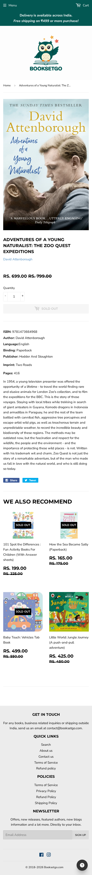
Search (46, 744)
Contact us (46, 756)
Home (7, 85)
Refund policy (46, 768)
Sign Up (80, 835)
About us (46, 750)
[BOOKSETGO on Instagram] (49, 855)
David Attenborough (18, 259)
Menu (13, 5)
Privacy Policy (46, 791)
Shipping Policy (46, 803)
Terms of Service (46, 762)
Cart (85, 5)
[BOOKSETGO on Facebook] (41, 855)
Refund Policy (46, 797)
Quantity (9, 288)
